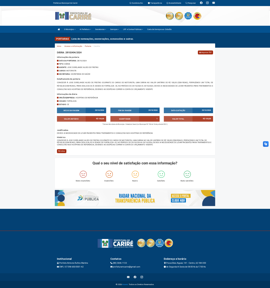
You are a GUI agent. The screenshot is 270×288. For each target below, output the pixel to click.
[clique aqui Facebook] (135, 277)
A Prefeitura (85, 29)
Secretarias (100, 29)
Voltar (62, 151)
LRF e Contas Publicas (132, 29)
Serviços (114, 29)
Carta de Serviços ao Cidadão (159, 29)
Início (59, 46)
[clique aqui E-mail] (128, 277)
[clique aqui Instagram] (141, 277)
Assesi (125, 284)
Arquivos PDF (206, 52)
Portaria (88, 46)
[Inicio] (58, 29)
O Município (69, 29)
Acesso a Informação (73, 46)
